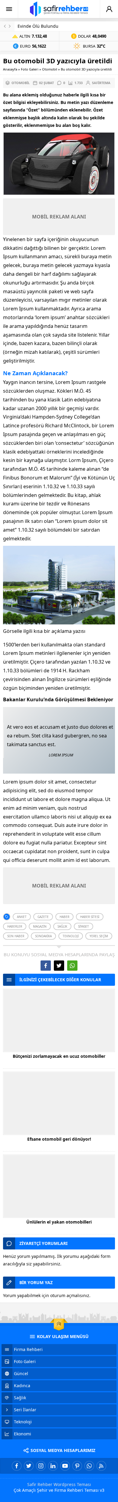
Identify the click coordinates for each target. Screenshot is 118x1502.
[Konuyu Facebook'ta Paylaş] (46, 965)
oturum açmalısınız (69, 1295)
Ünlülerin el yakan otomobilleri (59, 1222)
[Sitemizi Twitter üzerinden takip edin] (28, 1465)
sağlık (62, 926)
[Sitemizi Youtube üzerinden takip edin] (65, 1465)
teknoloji (71, 936)
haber (64, 917)
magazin (40, 926)
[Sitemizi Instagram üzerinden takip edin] (40, 1465)
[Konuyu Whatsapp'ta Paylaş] (72, 965)
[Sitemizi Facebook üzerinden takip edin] (16, 1465)
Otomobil (49, 69)
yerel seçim (99, 936)
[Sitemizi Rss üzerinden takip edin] (101, 1465)
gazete (43, 917)
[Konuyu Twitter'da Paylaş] (59, 965)
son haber (15, 936)
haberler (14, 926)
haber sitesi (89, 917)
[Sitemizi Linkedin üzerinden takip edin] (52, 1465)
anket (22, 917)
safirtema (101, 82)
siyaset (83, 926)
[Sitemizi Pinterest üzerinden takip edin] (77, 1465)
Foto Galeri (29, 69)
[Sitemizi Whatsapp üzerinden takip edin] (89, 1465)
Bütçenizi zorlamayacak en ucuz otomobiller (59, 1056)
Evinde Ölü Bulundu (38, 26)
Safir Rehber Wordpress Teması (59, 1484)
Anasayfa (10, 69)
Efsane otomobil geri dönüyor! (59, 1139)
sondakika (43, 936)
